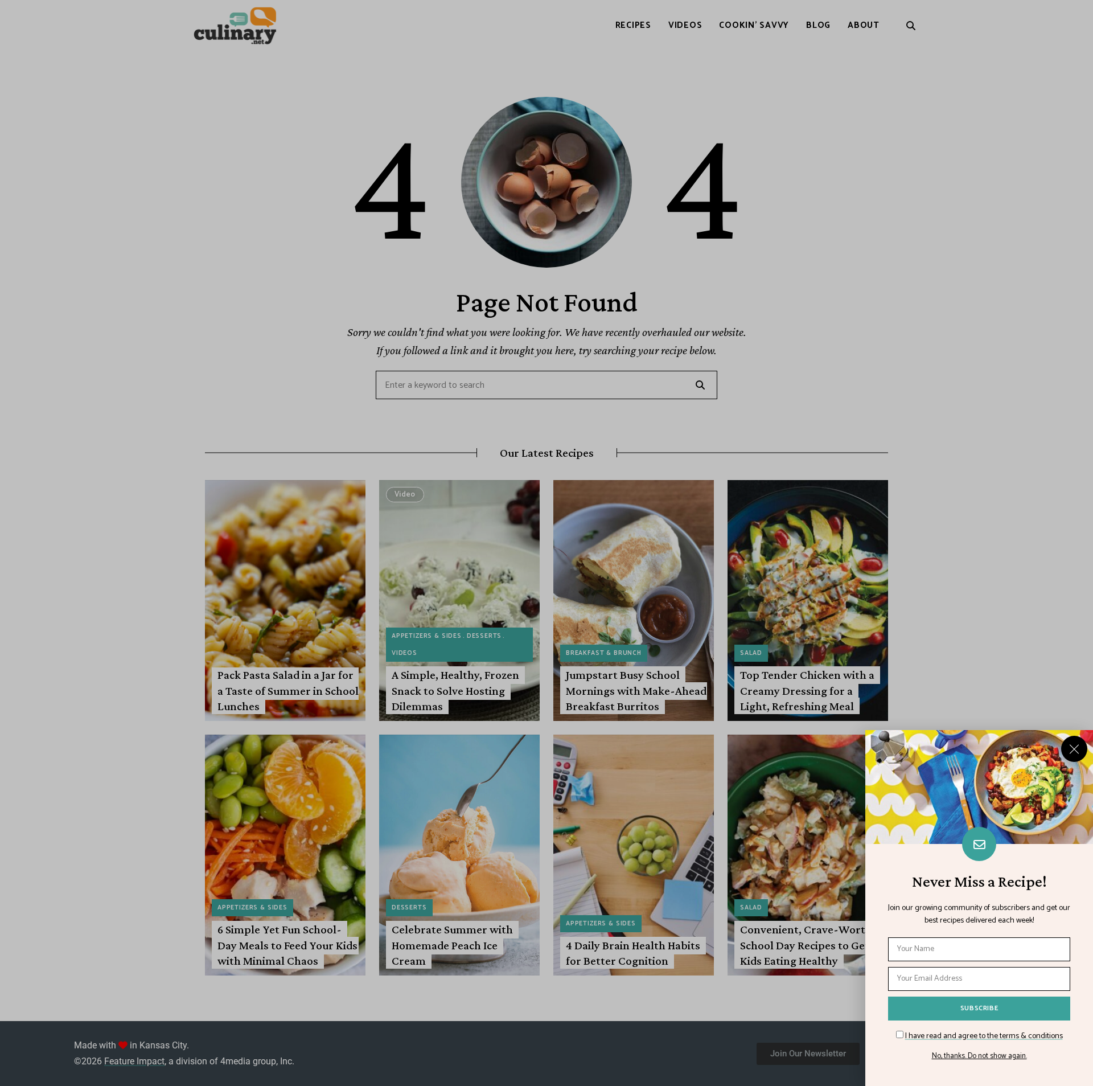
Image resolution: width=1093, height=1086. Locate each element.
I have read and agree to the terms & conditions (984, 1036)
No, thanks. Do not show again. (979, 1056)
